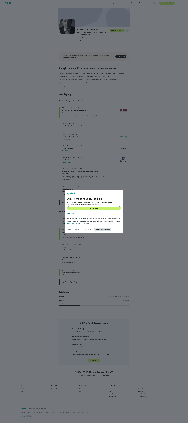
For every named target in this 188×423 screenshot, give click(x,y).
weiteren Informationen (72, 223)
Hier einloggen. (70, 213)
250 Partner (80, 218)
